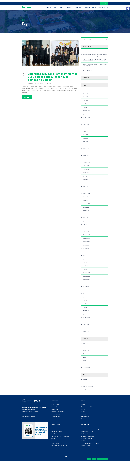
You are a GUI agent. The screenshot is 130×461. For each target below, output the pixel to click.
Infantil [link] (83, 404)
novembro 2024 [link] (86, 162)
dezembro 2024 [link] (86, 159)
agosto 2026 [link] (86, 90)
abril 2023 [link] (85, 228)
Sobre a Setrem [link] (55, 404)
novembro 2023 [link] (86, 203)
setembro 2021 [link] (86, 286)
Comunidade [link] (100, 7)
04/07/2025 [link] (30, 83)
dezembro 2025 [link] (86, 117)
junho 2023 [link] (85, 221)
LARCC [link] (83, 441)
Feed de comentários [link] (88, 386)
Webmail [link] (96, 3)
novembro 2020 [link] (86, 321)
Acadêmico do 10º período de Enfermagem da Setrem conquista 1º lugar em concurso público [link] (95, 55)
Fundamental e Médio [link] (86, 407)
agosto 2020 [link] (86, 331)
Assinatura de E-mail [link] (56, 431)
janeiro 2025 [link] (86, 155)
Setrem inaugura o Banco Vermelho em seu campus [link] (94, 51)
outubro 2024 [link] (86, 165)
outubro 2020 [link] (86, 324)
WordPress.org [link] (86, 389)
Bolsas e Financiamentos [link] (57, 411)
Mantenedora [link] (54, 407)
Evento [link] (84, 357)
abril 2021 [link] (85, 303)
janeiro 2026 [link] (86, 114)
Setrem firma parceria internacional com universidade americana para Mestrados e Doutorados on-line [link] (95, 60)
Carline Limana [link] (41, 83)
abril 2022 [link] (85, 265)
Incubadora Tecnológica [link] (87, 433)
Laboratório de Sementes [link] (87, 436)
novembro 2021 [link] (86, 279)
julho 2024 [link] (85, 176)
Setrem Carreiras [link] (85, 445)
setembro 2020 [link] (86, 328)
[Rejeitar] (128, 459)
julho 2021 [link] (85, 293)
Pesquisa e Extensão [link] (89, 7)
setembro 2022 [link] (86, 248)
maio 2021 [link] (85, 300)
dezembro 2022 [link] (86, 238)
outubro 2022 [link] (86, 245)
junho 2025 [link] (85, 138)
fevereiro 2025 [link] (86, 152)
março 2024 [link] (86, 190)
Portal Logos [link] (104, 3)
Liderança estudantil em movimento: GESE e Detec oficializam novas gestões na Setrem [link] (52, 76)
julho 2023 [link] (85, 217)
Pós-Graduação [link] (78, 7)
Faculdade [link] (69, 7)
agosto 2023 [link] (86, 214)
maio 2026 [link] (85, 100)
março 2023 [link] (86, 231)
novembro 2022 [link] (86, 241)
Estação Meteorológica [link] (87, 431)
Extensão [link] (83, 419)
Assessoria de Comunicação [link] (58, 429)
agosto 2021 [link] (86, 290)
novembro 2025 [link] (86, 121)
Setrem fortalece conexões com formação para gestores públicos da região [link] (93, 69)
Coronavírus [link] (86, 350)
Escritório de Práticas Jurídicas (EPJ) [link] (90, 429)
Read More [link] (26, 97)
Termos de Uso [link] (55, 443)
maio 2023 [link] (85, 224)
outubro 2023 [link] (86, 207)
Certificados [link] (86, 3)
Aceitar (89, 458)
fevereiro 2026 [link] (86, 110)
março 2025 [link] (86, 148)
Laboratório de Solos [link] (86, 438)
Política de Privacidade (103, 458)
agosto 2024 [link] (86, 172)
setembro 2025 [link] (86, 127)
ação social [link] (85, 343)
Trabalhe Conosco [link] (56, 416)
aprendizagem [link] (86, 346)
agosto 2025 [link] (86, 131)
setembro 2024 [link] (86, 169)
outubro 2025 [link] (86, 124)
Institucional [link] (46, 7)
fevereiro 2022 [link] (86, 272)
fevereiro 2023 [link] (86, 234)
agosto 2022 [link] (86, 252)
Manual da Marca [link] (55, 414)
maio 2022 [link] (85, 262)
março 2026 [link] (86, 107)
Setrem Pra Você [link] (85, 448)
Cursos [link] (84, 353)
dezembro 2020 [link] (86, 317)
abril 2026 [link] (85, 103)
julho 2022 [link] (85, 255)
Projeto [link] (85, 364)
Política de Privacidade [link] (57, 441)
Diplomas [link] (91, 3)
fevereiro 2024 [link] (86, 193)
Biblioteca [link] (80, 3)
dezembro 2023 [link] (86, 200)
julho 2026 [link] (85, 93)
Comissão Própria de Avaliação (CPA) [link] (60, 436)
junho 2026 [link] (85, 96)
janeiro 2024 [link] (86, 196)
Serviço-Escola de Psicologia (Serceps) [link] (90, 443)
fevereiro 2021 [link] (86, 310)
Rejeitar (94, 458)
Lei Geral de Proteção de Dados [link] (59, 445)
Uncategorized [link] (86, 367)
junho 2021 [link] (85, 296)
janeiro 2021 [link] (86, 314)
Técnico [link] (61, 7)
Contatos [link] (53, 419)
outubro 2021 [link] (86, 283)
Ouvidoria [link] (53, 438)
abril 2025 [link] (85, 145)
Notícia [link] (49, 83)
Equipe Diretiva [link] (55, 409)
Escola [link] (54, 7)
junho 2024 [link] (85, 179)
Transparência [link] (55, 448)
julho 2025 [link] (85, 134)
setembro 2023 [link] (86, 210)
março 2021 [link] (86, 307)
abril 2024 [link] (85, 186)
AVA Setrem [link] (75, 3)
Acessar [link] (85, 379)
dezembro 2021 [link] (86, 276)
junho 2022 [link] (85, 259)
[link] (128, 8)
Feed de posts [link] (86, 383)
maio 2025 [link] (85, 141)
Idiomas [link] (83, 409)
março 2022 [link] (86, 269)
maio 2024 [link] (85, 183)
